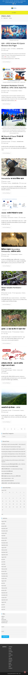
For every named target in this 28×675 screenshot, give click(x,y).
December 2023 (4, 552)
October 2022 (4, 578)
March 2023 (3, 566)
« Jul (2, 514)
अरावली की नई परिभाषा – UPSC (10, 407)
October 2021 (4, 597)
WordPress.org (4, 622)
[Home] (1, 18)
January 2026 (3, 526)
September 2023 (4, 554)
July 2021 (3, 604)
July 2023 (3, 559)
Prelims (10, 18)
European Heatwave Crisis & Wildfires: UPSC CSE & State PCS (13, 86)
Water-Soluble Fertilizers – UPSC (7, 478)
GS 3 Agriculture (17, 293)
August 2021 (3, 602)
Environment (15, 90)
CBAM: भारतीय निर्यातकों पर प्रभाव (12, 213)
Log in (2, 618)
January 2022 (3, 590)
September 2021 (4, 599)
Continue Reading (7, 62)
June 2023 (3, 561)
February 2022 (4, 588)
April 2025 (3, 535)
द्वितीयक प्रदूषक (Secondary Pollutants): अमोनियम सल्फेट (11, 250)
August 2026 (3, 521)
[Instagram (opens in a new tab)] (15, 4)
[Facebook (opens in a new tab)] (13, 4)
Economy (5, 183)
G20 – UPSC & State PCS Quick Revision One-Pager (13, 44)
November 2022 (4, 576)
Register (3, 616)
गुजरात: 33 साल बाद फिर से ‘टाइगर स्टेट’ (13, 329)
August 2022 (3, 580)
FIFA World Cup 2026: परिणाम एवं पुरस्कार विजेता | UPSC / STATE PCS (13, 464)
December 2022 (4, 573)
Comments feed (4, 621)
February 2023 (4, 569)
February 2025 (4, 538)
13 (13, 501)
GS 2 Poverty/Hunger (7, 370)
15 (20, 501)
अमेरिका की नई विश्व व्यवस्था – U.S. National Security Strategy (11, 468)
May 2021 (3, 609)
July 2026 (3, 523)
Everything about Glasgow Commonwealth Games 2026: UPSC (13, 451)
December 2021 (4, 592)
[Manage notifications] (25, 672)
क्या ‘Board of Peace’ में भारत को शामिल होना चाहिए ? (12, 137)
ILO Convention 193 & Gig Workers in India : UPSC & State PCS (13, 453)
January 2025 (3, 540)
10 (21, 429)
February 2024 (4, 550)
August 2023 (3, 557)
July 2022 (3, 583)
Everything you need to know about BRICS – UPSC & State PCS (13, 444)
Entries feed (3, 619)
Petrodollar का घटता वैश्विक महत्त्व (12, 178)
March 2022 (3, 585)
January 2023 (3, 571)
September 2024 (4, 545)
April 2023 (3, 564)
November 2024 (4, 542)
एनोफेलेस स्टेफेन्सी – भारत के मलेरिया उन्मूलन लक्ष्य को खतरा (12, 364)
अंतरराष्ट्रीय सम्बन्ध (20, 48)
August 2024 (3, 547)
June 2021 (3, 607)
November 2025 (4, 530)
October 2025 (4, 533)
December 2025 (4, 528)
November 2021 (4, 595)
